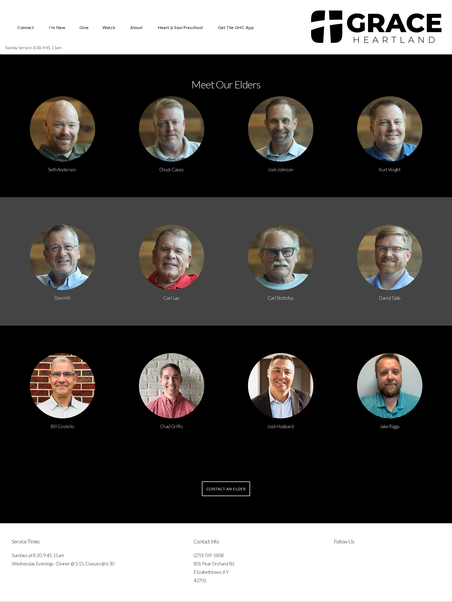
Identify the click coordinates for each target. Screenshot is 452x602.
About (137, 27)
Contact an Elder (226, 488)
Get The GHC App (236, 27)
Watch (109, 27)
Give (84, 27)
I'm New (57, 27)
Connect (26, 27)
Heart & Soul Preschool (181, 27)
